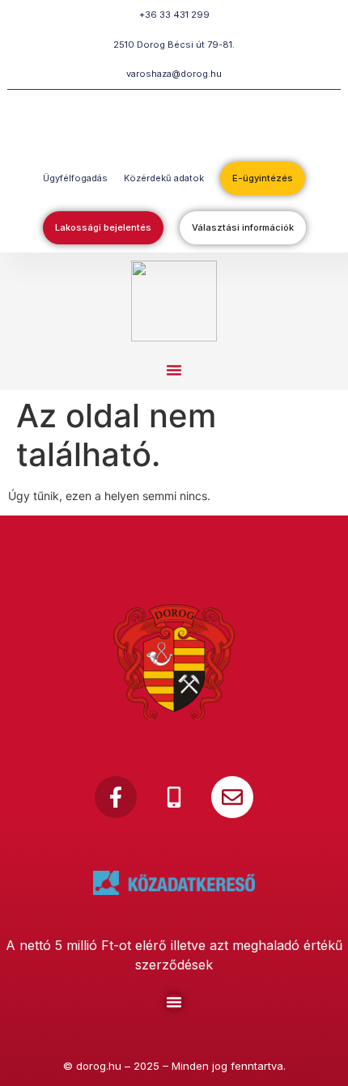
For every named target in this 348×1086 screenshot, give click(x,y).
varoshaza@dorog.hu (174, 73)
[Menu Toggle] (174, 1002)
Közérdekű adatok (164, 178)
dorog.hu (98, 1065)
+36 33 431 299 (174, 14)
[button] (174, 370)
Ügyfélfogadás (75, 178)
